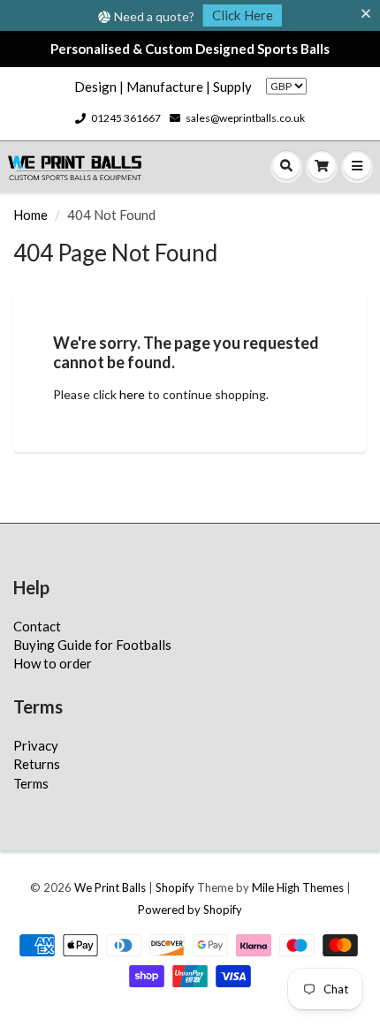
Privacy (35, 745)
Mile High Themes (298, 887)
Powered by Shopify (190, 909)
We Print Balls (110, 887)
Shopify (175, 887)
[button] (369, 14)
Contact (37, 626)
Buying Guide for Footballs (92, 645)
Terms (31, 783)
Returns (36, 764)
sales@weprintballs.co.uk (245, 118)
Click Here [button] (242, 15)
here (132, 394)
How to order (52, 663)
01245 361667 (126, 118)
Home (30, 215)
